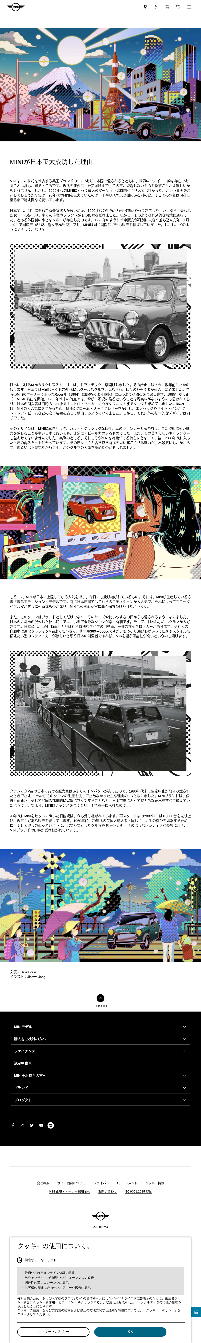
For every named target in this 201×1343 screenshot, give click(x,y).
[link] (145, 7)
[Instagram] (22, 1125)
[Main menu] (189, 7)
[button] (156, 7)
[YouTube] (41, 1125)
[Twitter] (32, 1125)
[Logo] (100, 1216)
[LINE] (51, 1125)
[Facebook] (13, 1125)
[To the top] (100, 998)
